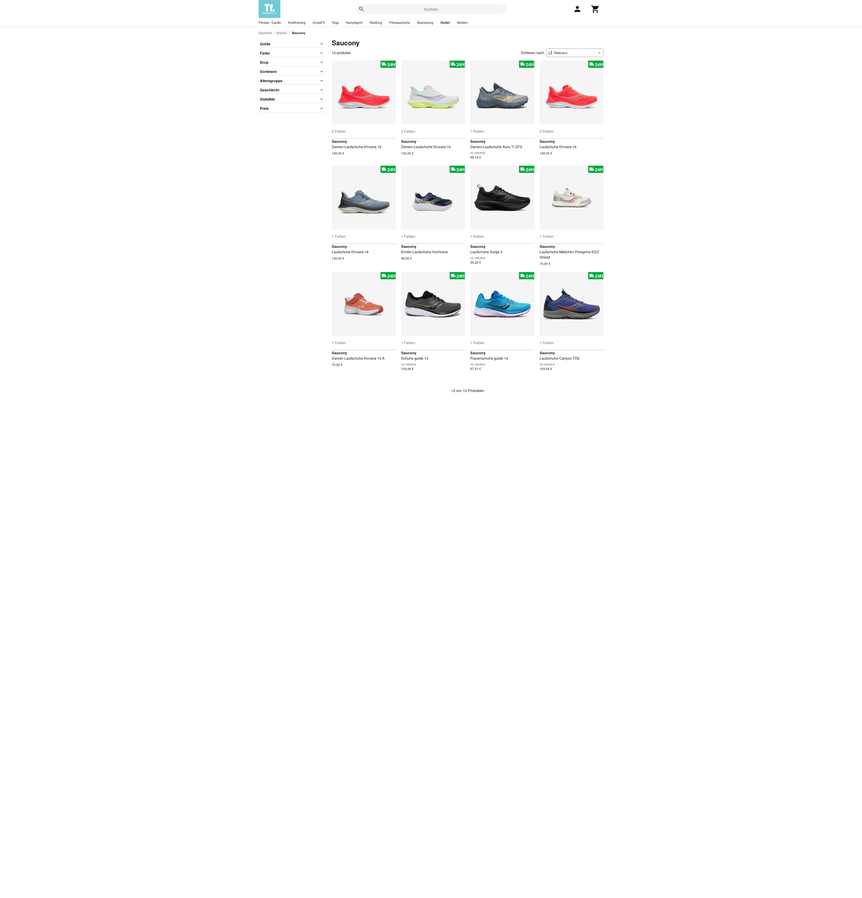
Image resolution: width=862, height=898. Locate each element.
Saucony (339, 141)
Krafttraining (297, 22)
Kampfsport (354, 22)
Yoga (335, 22)
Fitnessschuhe (399, 22)
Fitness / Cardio (270, 22)
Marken (462, 22)
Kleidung (376, 22)
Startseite (265, 33)
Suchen (431, 9)
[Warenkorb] (595, 8)
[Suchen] (361, 9)
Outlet (445, 22)
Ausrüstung (425, 22)
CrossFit (319, 22)
